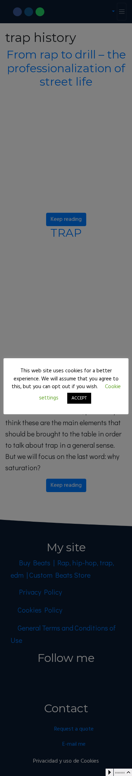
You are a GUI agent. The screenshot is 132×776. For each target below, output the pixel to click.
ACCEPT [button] (79, 398)
